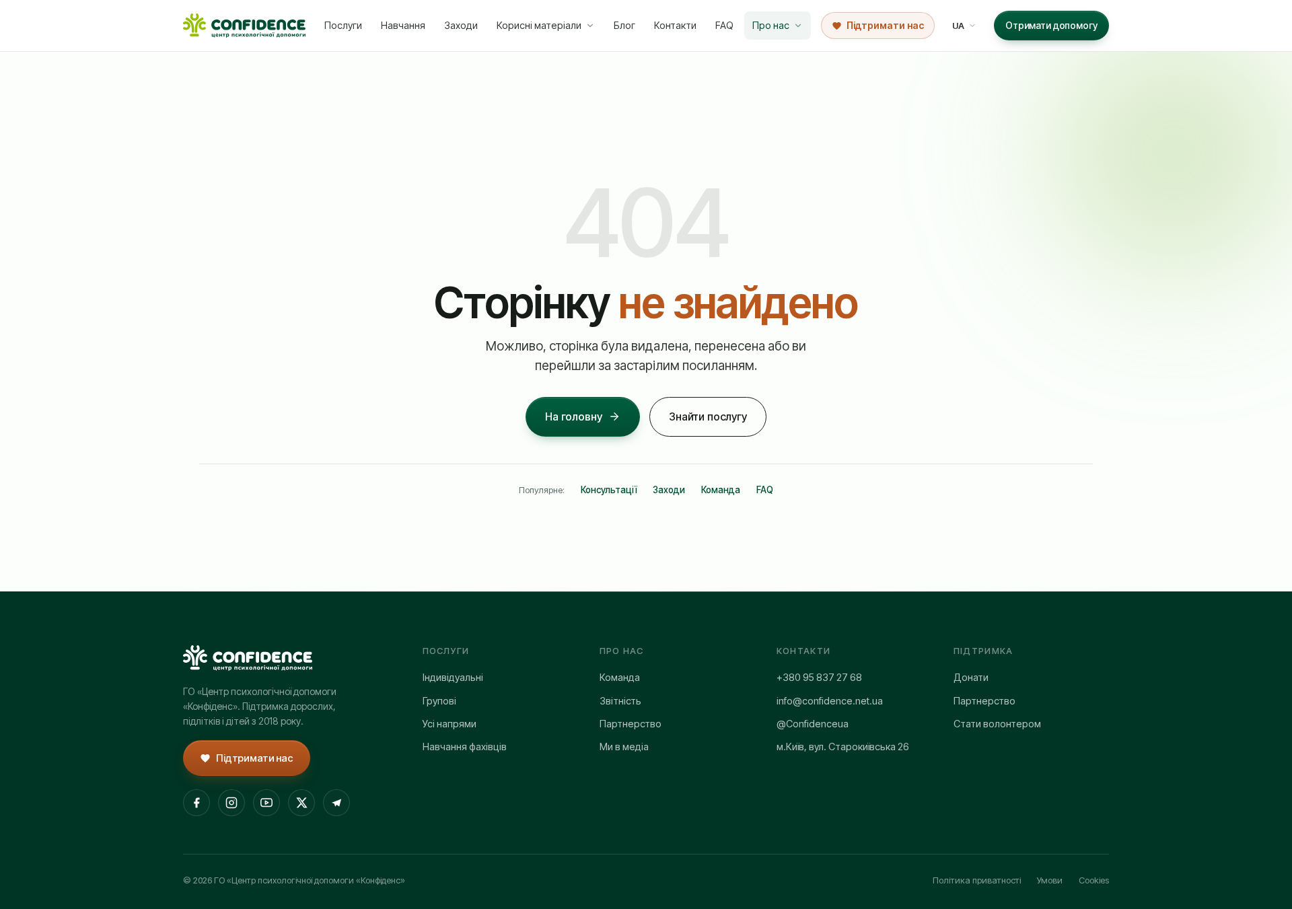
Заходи (461, 25)
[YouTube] (266, 802)
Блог (624, 25)
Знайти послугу (708, 416)
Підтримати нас (885, 25)
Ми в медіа (624, 746)
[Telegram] (336, 802)
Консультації (609, 489)
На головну (573, 416)
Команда (720, 489)
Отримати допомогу (1051, 25)
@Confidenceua (813, 723)
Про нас (770, 25)
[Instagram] (231, 802)
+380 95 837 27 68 (819, 677)
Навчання (403, 25)
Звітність (620, 700)
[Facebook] (196, 802)
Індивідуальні (453, 677)
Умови (1050, 880)
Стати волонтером (997, 723)
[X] (301, 802)
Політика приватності (977, 880)
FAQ (724, 25)
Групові (439, 700)
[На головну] (244, 25)
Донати (971, 677)
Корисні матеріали (539, 25)
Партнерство (630, 723)
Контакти (675, 25)
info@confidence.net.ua (830, 700)
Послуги (343, 25)
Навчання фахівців (465, 746)
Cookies (1094, 880)
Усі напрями (449, 723)
